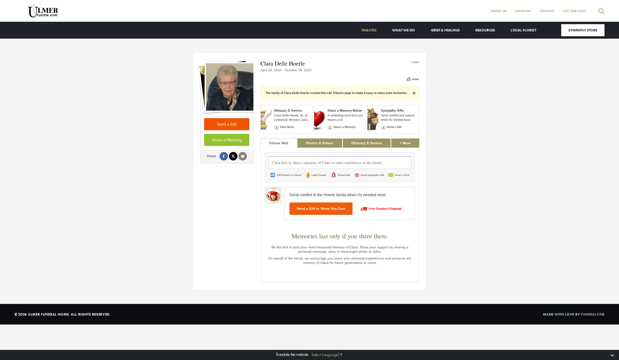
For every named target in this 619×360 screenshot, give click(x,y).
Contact (547, 11)
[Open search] (601, 10)
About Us (498, 11)
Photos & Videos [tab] (319, 143)
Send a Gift (227, 124)
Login (415, 62)
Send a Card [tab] (402, 175)
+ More (409, 143)
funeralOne (592, 314)
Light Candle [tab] (318, 175)
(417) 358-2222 (574, 11)
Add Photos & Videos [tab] (289, 175)
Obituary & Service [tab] (366, 143)
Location (523, 11)
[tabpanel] (340, 214)
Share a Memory (227, 140)
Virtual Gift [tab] (344, 175)
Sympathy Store (582, 30)
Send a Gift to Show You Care (321, 208)
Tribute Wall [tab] (278, 143)
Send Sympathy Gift (372, 175)
